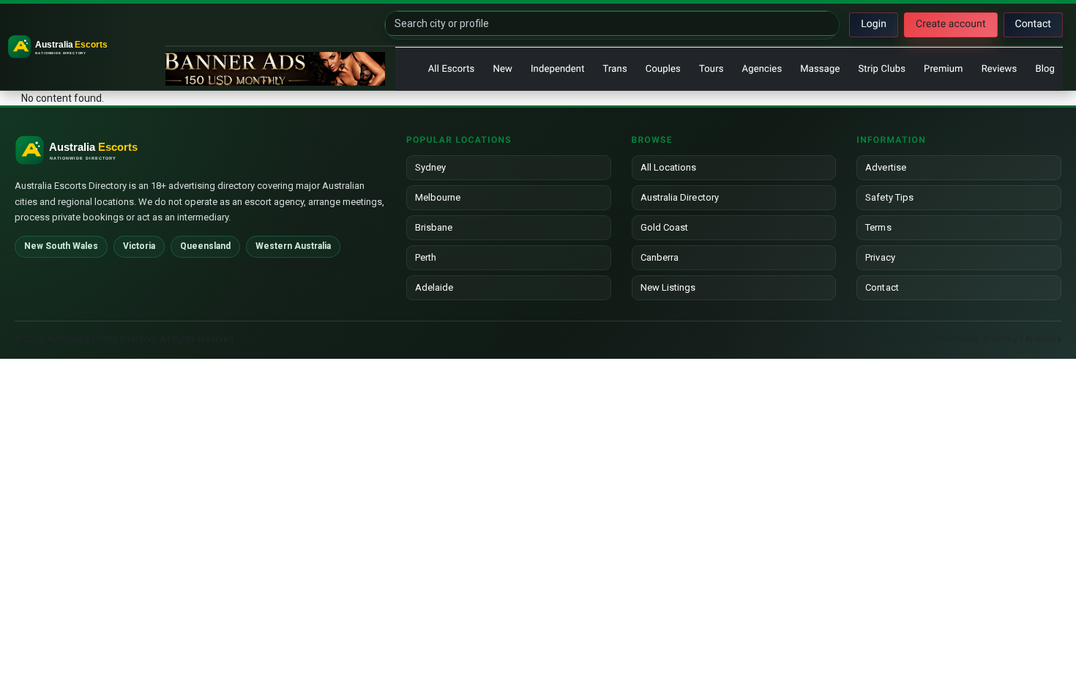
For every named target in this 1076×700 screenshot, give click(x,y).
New (502, 69)
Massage (820, 69)
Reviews (999, 69)
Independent (558, 69)
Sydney (430, 167)
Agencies (762, 69)
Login (873, 24)
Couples (663, 69)
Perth (425, 257)
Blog (1045, 69)
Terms (878, 227)
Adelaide (434, 287)
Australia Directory (679, 197)
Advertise (885, 167)
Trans (615, 69)
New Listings (668, 287)
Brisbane (434, 227)
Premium (943, 69)
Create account (951, 24)
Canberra (659, 257)
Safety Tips (889, 197)
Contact (1033, 24)
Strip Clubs (881, 69)
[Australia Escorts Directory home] (84, 47)
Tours (711, 69)
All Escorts (451, 69)
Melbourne (438, 197)
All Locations (668, 167)
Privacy (879, 257)
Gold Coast (664, 227)
